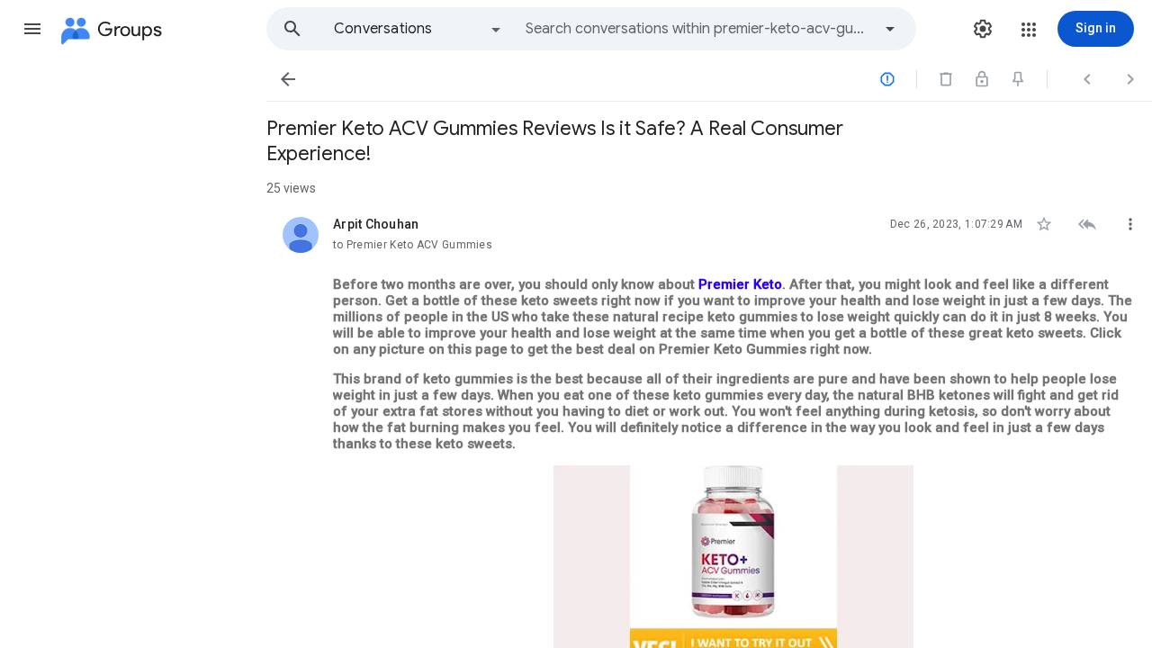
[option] (419, 29)
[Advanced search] (890, 29)
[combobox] (698, 29)
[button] (32, 28)
